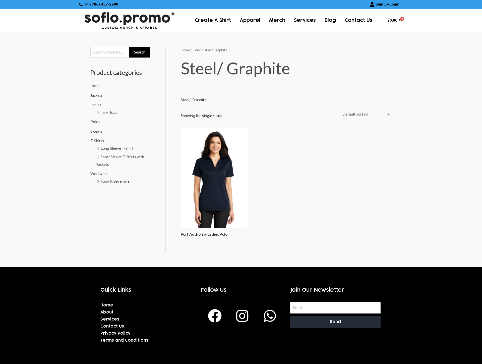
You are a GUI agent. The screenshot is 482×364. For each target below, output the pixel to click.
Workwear (99, 173)
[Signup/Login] (372, 4)
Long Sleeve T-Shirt (117, 148)
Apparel (250, 20)
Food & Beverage (115, 181)
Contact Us (358, 20)
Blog (330, 20)
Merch (277, 20)
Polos (95, 121)
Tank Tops (109, 112)
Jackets (96, 95)
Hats (94, 85)
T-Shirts (97, 140)
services (305, 20)
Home (185, 50)
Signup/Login (387, 4)
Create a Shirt (213, 20)
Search (139, 52)
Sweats (96, 131)
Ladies (95, 104)
